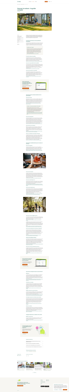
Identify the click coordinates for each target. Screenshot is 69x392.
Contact (41, 383)
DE (17, 390)
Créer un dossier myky (25, 332)
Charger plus (35, 372)
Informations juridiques (43, 381)
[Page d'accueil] (17, 4)
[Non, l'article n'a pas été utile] (28, 355)
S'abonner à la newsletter (20, 385)
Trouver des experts (25, 264)
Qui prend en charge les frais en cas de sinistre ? (20, 40)
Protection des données (43, 382)
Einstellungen (60, 389)
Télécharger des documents (25, 88)
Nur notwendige (56, 389)
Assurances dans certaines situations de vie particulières (20, 37)
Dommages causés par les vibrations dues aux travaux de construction (30, 368)
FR (18, 390)
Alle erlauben (65, 389)
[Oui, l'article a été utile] (26, 355)
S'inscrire (46, 1)
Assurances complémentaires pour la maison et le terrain (20, 39)
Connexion (49, 1)
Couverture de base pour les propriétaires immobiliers (19, 36)
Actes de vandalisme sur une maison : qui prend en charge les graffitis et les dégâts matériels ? (48, 369)
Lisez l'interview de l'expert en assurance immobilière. (33, 53)
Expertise (33, 1)
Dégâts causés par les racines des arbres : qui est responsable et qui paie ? (39, 368)
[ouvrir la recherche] (51, 1)
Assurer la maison (34, 351)
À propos (36, 1)
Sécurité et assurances (31, 351)
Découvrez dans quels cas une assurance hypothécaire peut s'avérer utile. (34, 123)
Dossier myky (30, 1)
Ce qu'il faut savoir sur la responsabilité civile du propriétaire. (32, 68)
